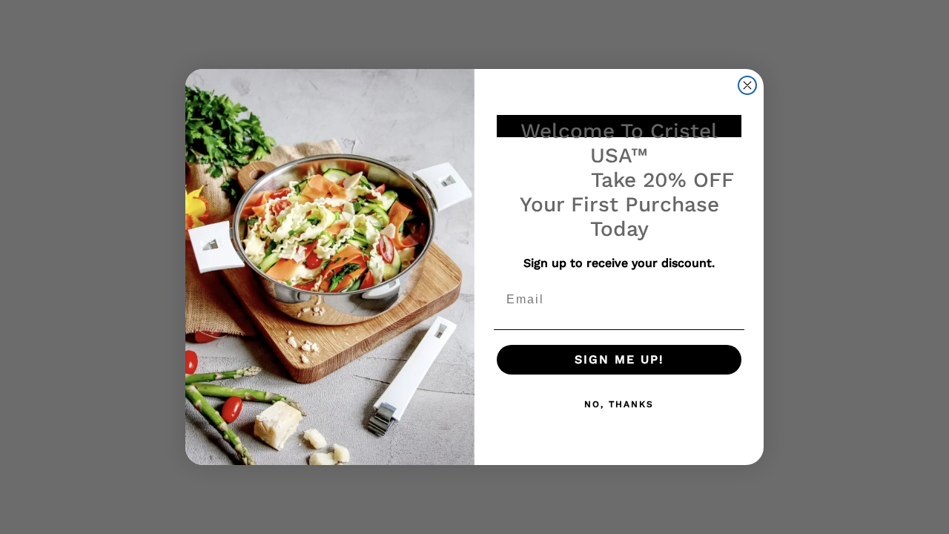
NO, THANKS (619, 404)
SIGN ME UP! (619, 359)
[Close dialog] (747, 85)
